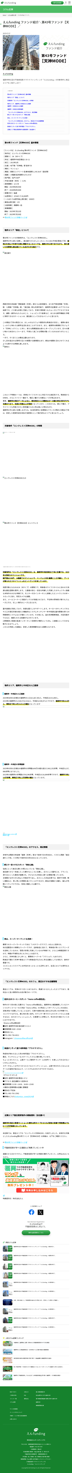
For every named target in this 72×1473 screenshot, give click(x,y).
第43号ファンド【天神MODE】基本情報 (19, 94)
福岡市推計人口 (5, 835)
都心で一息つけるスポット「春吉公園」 (19, 115)
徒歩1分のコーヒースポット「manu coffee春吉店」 (22, 123)
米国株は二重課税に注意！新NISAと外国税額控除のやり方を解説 (31, 1342)
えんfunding (8, 74)
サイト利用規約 (14, 1409)
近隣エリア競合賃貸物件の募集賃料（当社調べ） (21, 129)
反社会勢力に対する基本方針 (43, 1395)
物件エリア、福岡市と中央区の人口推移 (19, 104)
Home (4, 15)
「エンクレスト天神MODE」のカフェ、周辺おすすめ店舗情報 (25, 121)
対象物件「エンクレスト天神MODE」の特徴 (20, 100)
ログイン (65, 3)
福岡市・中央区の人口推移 (15, 106)
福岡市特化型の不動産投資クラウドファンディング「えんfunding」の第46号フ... (34, 1246)
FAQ (25, 1395)
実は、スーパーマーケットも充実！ (17, 118)
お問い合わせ (13, 1419)
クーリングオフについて (16, 1412)
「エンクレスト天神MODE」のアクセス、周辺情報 (22, 112)
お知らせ (26, 1392)
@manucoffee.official (22, 1038)
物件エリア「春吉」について (15, 97)
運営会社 (26, 1398)
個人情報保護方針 (40, 1392)
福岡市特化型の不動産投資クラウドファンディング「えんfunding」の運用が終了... (35, 1255)
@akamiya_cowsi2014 (23, 1096)
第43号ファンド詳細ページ (15, 217)
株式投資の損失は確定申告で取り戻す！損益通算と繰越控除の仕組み (32, 1358)
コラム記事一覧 (12, 15)
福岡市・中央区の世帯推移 (15, 109)
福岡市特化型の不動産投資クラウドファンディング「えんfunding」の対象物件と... (35, 1282)
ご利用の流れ (13, 1395)
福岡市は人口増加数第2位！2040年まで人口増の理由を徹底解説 (31, 1350)
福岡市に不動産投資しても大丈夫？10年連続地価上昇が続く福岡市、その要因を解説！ (37, 1375)
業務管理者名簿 (40, 1405)
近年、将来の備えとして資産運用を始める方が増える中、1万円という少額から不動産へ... (36, 1300)
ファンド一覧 (13, 1398)
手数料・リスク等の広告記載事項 (18, 1415)
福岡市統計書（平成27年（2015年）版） (9, 834)
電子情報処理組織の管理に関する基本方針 (46, 1398)
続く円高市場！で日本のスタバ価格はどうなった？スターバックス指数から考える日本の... (38, 1367)
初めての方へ (13, 1392)
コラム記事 (12, 1402)
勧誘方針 (38, 1402)
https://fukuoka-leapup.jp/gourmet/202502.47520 (13, 1072)
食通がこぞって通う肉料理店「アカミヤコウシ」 (21, 126)
